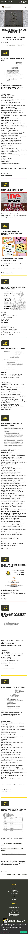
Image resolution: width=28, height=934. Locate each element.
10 (19, 45)
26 (22, 45)
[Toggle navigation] (25, 7)
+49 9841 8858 (23, 1)
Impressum (14, 888)
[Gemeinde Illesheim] (7, 7)
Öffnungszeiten (14, 898)
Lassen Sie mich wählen (5, 932)
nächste (25, 45)
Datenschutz (14, 890)
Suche (14, 896)
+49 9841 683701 (14, 914)
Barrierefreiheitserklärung (14, 891)
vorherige (9, 45)
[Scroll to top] (25, 931)
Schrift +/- (10, 1)
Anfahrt (14, 899)
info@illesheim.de (23, 2)
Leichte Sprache (4, 1)
